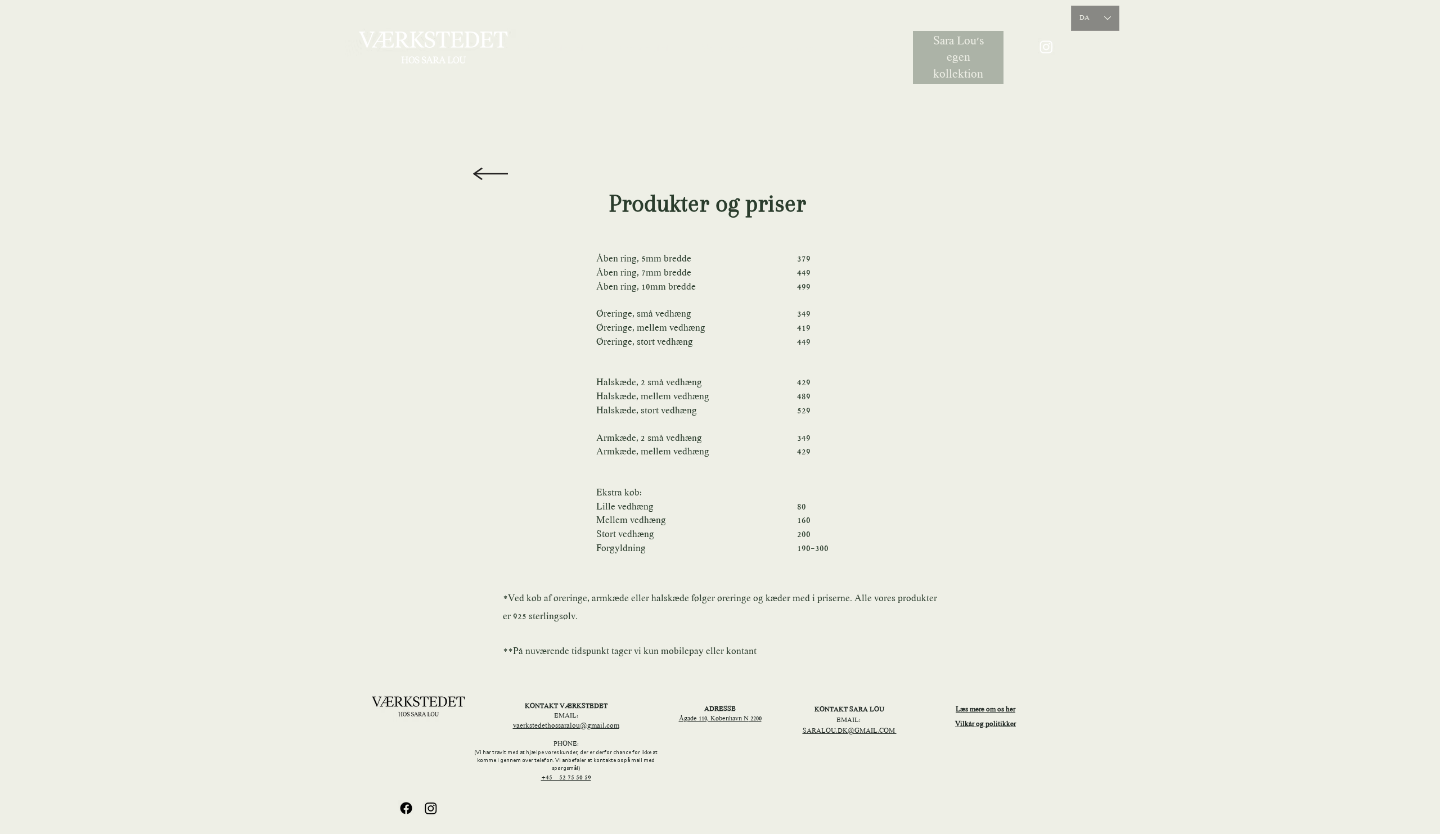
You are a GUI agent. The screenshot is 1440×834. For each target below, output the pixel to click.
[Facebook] (406, 808)
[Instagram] (1046, 46)
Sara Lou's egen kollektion (958, 58)
